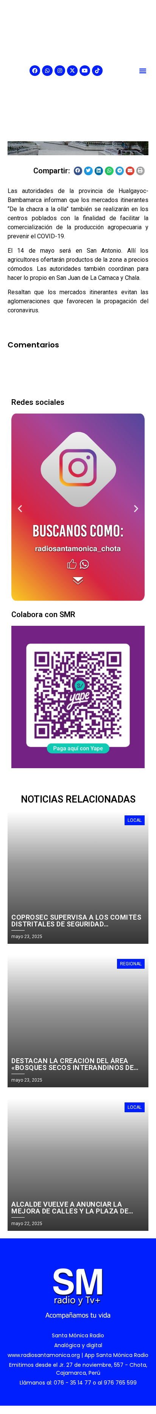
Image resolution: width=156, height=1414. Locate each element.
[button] (142, 70)
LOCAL (135, 820)
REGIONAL (131, 963)
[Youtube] (85, 70)
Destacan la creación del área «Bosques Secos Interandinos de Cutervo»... (72, 1067)
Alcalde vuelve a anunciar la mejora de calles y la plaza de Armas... (69, 1211)
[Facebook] (35, 70)
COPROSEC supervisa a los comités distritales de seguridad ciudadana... (76, 924)
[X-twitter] (72, 70)
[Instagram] (60, 70)
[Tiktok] (97, 70)
